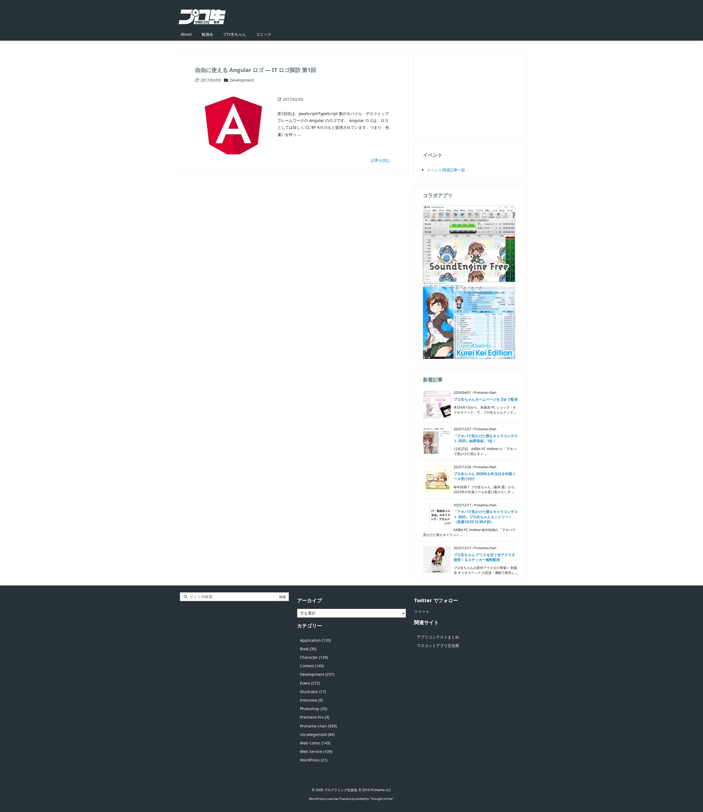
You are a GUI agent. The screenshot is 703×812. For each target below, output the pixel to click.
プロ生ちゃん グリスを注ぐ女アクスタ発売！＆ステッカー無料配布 (484, 557)
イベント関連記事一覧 (446, 169)
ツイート (421, 611)
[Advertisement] (470, 94)
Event (310, 683)
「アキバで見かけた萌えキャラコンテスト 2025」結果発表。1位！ (486, 438)
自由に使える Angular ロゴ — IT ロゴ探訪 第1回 (255, 70)
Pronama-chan (318, 726)
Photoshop (313, 708)
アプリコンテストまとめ (438, 637)
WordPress (313, 760)
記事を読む (380, 160)
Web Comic (315, 743)
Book (308, 648)
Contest (312, 665)
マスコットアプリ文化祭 (438, 645)
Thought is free (381, 799)
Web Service (316, 751)
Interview (311, 700)
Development (242, 80)
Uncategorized (317, 734)
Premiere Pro (314, 717)
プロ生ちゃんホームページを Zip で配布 (486, 399)
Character (314, 657)
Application (315, 640)
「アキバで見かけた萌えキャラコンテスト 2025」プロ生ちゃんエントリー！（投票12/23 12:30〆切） (486, 516)
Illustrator (313, 691)
